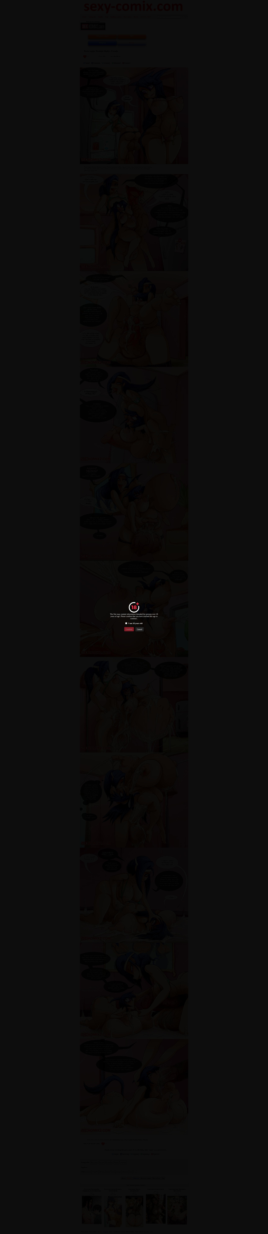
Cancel (139, 629)
